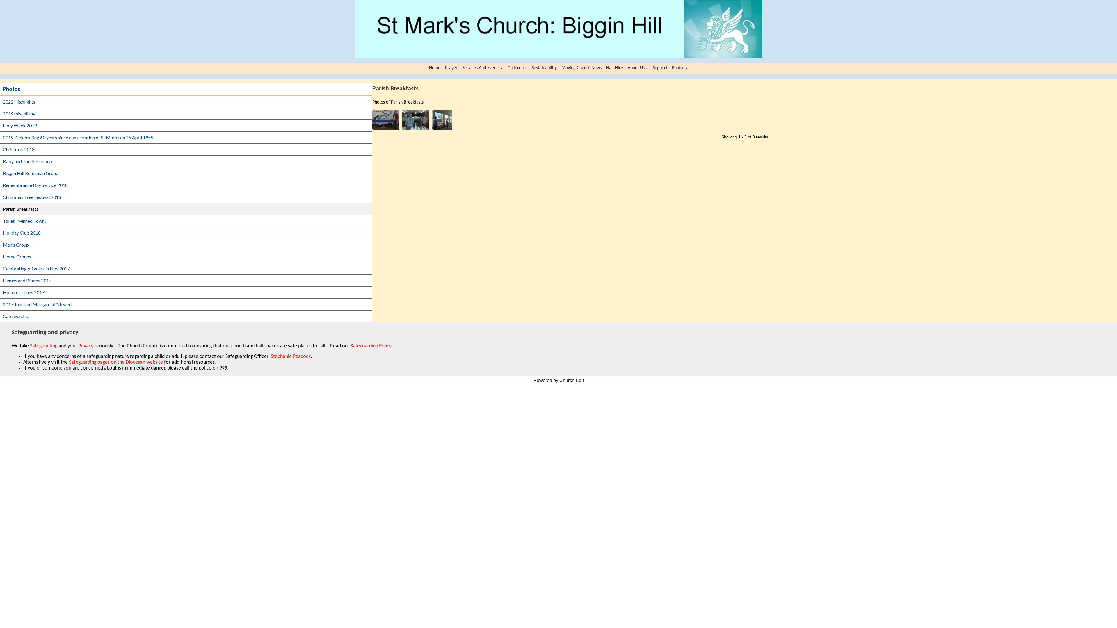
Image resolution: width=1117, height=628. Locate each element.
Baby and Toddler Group (27, 161)
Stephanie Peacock (290, 356)
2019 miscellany (19, 113)
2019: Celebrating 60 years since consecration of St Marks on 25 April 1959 (78, 137)
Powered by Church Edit (558, 380)
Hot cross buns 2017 (24, 292)
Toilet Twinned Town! (24, 221)
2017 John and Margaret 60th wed (37, 304)
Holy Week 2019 (20, 125)
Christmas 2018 (19, 149)
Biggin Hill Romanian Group (30, 173)
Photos (678, 68)
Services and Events (480, 68)
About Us (636, 68)
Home (434, 68)
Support (660, 68)
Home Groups (17, 256)
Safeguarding (43, 346)
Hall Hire (614, 68)
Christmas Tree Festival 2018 (32, 197)
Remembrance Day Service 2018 (35, 185)
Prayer (451, 68)
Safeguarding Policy (371, 346)
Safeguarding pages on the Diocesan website (116, 362)
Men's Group (16, 244)
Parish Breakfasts (20, 209)
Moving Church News (581, 68)
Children (516, 68)
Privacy (85, 346)
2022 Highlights (19, 101)
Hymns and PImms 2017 (27, 280)
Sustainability (544, 68)
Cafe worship (16, 316)
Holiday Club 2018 (22, 233)
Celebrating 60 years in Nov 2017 (36, 268)
